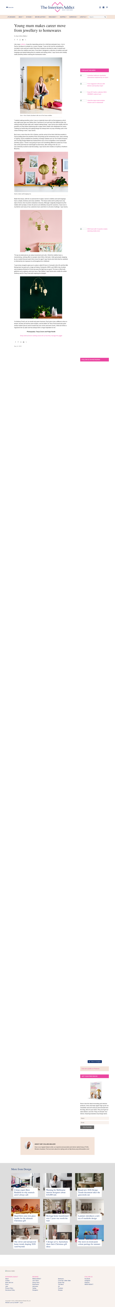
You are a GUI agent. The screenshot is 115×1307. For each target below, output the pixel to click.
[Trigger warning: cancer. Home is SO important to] (94, 747)
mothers (23, 44)
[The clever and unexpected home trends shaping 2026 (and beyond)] (25, 1226)
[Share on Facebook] (14, 40)
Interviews (35, 1286)
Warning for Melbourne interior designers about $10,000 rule (55, 1192)
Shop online (23, 335)
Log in (21, 1302)
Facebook (87, 1278)
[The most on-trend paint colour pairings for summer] (89, 1226)
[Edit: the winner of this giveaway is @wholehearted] (85, 684)
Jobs (6, 1286)
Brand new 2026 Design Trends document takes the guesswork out (89, 1192)
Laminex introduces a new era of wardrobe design (89, 1217)
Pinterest (87, 1282)
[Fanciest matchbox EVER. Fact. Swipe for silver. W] (94, 935)
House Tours (35, 1282)
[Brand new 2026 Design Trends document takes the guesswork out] (89, 1174)
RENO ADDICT (36, 1278)
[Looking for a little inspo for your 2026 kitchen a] (94, 391)
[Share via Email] (22, 40)
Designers (35, 1290)
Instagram (87, 1280)
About (7, 1278)
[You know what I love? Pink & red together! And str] (85, 938)
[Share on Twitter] (25, 40)
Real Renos (35, 1284)
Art (59, 1286)
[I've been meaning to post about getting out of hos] (104, 475)
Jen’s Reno (35, 1280)
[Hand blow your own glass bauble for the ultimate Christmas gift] (25, 1200)
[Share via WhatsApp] (20, 40)
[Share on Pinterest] (17, 40)
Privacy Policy (9, 1288)
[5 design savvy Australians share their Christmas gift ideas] (57, 1226)
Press (7, 1284)
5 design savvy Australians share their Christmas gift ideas (57, 1244)
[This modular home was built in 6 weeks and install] (104, 622)
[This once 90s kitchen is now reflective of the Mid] (104, 984)
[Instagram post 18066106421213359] (85, 369)
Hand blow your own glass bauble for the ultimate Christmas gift (25, 1218)
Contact (7, 1280)
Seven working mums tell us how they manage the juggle (45, 335)
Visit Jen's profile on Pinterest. (91, 1068)
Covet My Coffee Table (64, 1280)
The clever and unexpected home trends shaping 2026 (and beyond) (25, 1244)
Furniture (60, 1288)
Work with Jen (9, 1282)
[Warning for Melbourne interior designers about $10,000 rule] (57, 1174)
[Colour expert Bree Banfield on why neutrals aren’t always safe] (25, 1174)
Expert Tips (61, 1282)
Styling (34, 1288)
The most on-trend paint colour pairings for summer (89, 1242)
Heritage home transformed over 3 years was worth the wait (57, 1218)
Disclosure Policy (10, 1290)
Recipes (60, 1290)
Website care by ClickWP (12, 1302)
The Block (61, 1284)
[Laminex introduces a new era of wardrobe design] (89, 1200)
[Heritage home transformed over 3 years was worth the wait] (57, 1200)
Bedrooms (61, 1278)
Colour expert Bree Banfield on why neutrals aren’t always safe (24, 1192)
